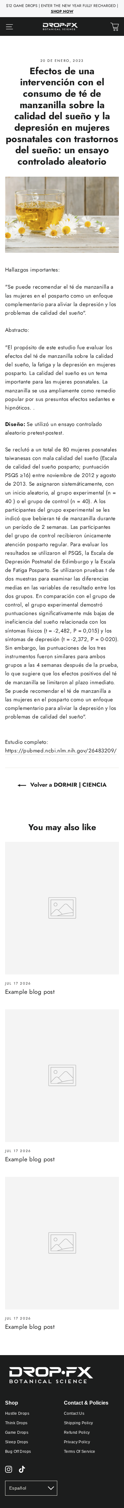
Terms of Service (79, 1451)
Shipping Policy (78, 1423)
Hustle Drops (17, 1413)
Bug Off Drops (18, 1451)
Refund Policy (77, 1432)
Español (17, 1488)
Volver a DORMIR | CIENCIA (68, 785)
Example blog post (30, 991)
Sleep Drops (16, 1442)
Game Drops (16, 1432)
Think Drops (16, 1423)
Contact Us (74, 1413)
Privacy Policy (77, 1442)
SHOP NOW (62, 11)
